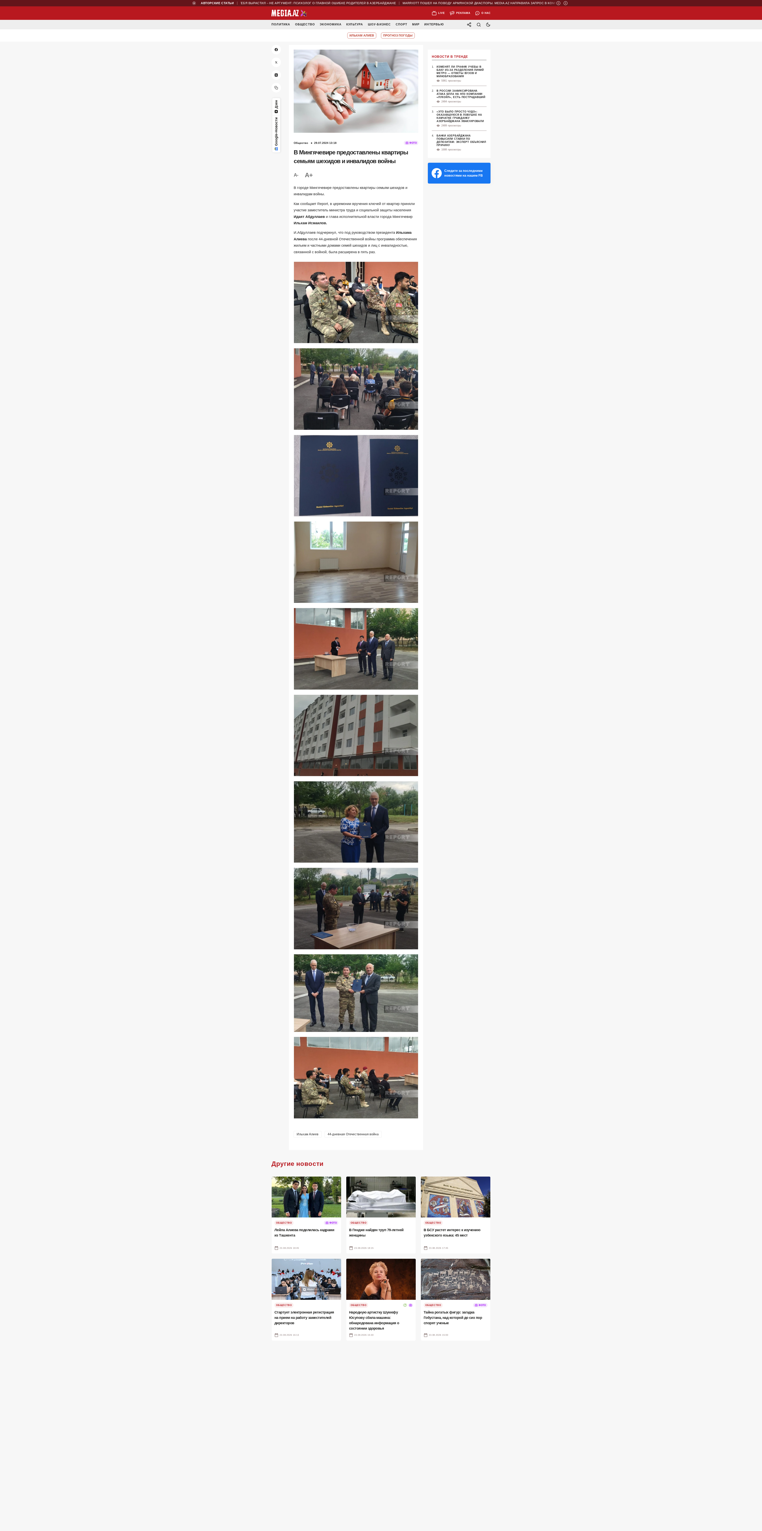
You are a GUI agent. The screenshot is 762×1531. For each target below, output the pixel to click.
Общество (305, 24)
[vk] (276, 75)
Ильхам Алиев (307, 1134)
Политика (280, 24)
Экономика (331, 24)
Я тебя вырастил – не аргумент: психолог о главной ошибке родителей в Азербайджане (265, 3)
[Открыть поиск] (478, 24)
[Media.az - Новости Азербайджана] (289, 13)
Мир (416, 24)
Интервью (434, 24)
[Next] (566, 3)
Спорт (401, 24)
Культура (354, 24)
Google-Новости (276, 131)
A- (296, 175)
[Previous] (558, 3)
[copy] (276, 87)
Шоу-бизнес (379, 24)
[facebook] (276, 49)
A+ (309, 175)
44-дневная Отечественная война (353, 1134)
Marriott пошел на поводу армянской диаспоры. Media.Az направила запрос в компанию (433, 3)
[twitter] (276, 62)
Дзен (276, 104)
